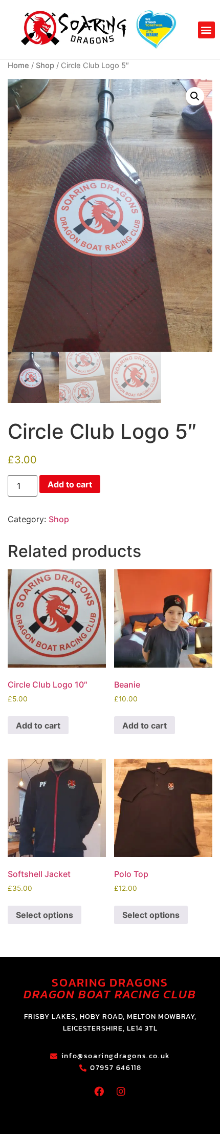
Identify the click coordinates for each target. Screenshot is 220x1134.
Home (18, 65)
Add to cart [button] (38, 725)
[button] (206, 30)
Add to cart (70, 484)
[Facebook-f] (99, 1091)
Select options (44, 915)
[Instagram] (121, 1091)
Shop (45, 65)
